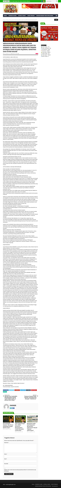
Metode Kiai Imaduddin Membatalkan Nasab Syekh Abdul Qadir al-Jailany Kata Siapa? (11, 398)
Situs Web (6, 463)
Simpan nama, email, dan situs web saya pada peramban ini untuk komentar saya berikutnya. (20, 470)
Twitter (12, 390)
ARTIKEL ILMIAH (22, 15)
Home (5, 15)
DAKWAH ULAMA (12, 15)
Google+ (17, 390)
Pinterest (34, 390)
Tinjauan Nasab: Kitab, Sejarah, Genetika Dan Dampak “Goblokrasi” (30, 397)
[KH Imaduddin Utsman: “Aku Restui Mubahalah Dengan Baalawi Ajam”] (8, 418)
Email (5, 458)
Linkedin (23, 390)
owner (5, 53)
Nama (5, 454)
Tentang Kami (7, 18)
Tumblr (28, 390)
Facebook (6, 390)
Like (37, 53)
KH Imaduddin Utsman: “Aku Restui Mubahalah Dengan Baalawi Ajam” (8, 425)
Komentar (6, 442)
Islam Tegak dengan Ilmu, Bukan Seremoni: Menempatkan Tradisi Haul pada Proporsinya (19, 1)
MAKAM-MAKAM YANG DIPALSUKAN (44, 15)
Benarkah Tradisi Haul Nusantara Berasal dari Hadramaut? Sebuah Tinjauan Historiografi (32, 427)
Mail (5, 391)
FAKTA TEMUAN (30, 15)
